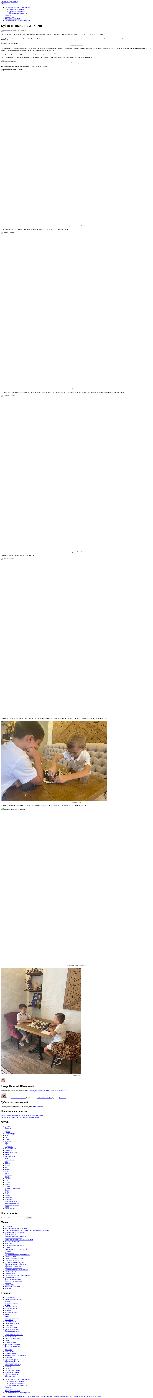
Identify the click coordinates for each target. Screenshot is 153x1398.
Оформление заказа (12, 1260)
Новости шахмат (11, 1327)
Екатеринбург (10, 1134)
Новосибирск (10, 1325)
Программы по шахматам (14, 1335)
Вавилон (8, 1128)
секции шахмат (10, 1342)
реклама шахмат (10, 1337)
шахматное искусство (12, 1203)
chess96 (7, 1126)
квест (7, 1314)
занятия (7, 1163)
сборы (7, 1340)
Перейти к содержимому (9, 2)
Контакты (8, 1288)
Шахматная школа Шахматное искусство (15, 1396)
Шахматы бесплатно (12, 1370)
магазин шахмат (10, 1322)
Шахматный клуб (11, 1363)
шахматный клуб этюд (13, 1365)
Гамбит (7, 1130)
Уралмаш (8, 1141)
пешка (7, 1177)
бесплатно (8, 1150)
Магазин (8, 1251)
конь (6, 1167)
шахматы (8, 1366)
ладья (7, 1171)
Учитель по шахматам (13, 1348)
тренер (7, 1184)
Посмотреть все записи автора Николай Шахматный (47, 1091)
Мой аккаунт (9, 1253)
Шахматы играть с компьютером (16, 1270)
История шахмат (11, 1312)
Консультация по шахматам (14, 1245)
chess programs (10, 1297)
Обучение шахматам (16, 9)
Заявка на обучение (12, 1234)
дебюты (8, 1301)
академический (10, 1149)
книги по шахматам (12, 1318)
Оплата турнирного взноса (14, 1258)
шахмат (7, 1195)
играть (7, 1165)
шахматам (8, 1197)
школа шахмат (10, 1208)
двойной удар (10, 1156)
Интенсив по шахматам (13, 1238)
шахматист (9, 1199)
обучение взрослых (12, 1329)
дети (6, 1158)
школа (7, 1207)
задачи (7, 1305)
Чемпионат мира (11, 1353)
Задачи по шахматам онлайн (15, 1232)
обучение (8, 1175)
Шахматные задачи (12, 1359)
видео (7, 1154)
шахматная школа (11, 1201)
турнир (7, 1186)
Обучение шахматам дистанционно (17, 20)
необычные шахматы (12, 1323)
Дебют (7, 1132)
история (8, 1310)
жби (6, 1162)
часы (6, 1193)
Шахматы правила (11, 1374)
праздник (8, 1333)
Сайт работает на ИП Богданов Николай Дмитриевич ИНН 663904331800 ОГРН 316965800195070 (65, 1396)
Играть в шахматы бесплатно (15, 1236)
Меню (3, 4)
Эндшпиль (9, 1147)
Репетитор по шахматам (13, 1281)
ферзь (7, 1190)
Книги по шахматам (12, 1241)
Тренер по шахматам (12, 19)
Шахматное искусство (13, 1266)
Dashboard (8, 1226)
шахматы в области (12, 1372)
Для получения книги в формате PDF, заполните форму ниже (27, 1230)
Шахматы (62, 1098)
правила (8, 1178)
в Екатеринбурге (11, 1152)
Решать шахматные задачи (14, 1262)
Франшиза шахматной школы (15, 1264)
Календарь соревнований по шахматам (19, 1240)
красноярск (9, 1320)
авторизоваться (38, 1107)
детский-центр (10, 1160)
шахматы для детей (12, 1205)
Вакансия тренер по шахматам (16, 1228)
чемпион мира (10, 1352)
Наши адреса (9, 17)
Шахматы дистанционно (18, 13)
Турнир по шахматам (12, 1346)
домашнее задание (11, 1303)
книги (7, 1316)
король (7, 1169)
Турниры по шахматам (17, 11)
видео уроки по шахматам (14, 1299)
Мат (6, 1135)
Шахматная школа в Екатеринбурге (17, 7)
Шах (6, 1143)
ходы (7, 1192)
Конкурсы (8, 1243)
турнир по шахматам (12, 1188)
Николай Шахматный (18, 1098)
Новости (8, 15)
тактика (8, 1182)
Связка (7, 1139)
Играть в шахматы (11, 1307)
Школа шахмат (10, 1273)
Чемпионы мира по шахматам (15, 1355)
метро (7, 1173)
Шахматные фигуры (12, 1361)
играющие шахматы (12, 1308)
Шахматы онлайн (11, 1271)
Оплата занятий (10, 1256)
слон (6, 1180)
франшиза (8, 1350)
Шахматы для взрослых (13, 1268)
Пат (6, 1137)
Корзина (8, 1247)
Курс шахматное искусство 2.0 (16, 1249)
